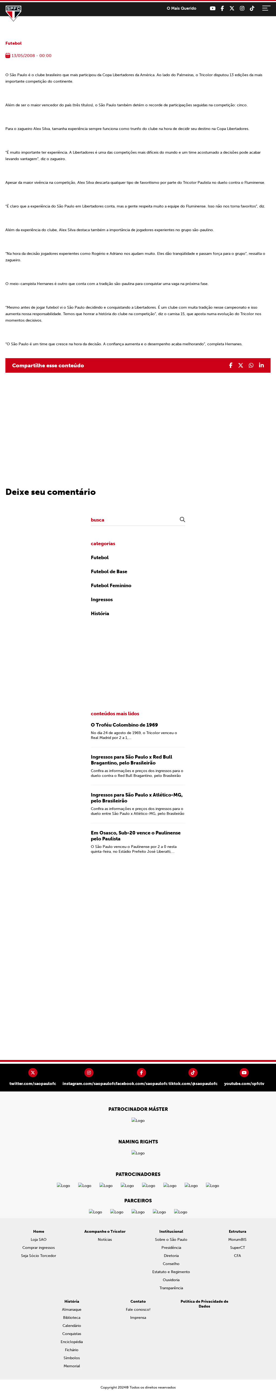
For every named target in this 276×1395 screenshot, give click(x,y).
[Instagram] (242, 8)
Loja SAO (39, 1239)
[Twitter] (231, 8)
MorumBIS (237, 1239)
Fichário (71, 1350)
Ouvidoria (171, 1280)
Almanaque (71, 1309)
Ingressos (102, 600)
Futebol (13, 43)
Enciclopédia (72, 1342)
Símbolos (72, 1358)
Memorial (72, 1366)
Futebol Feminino (111, 586)
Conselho (171, 1264)
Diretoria (171, 1255)
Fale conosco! (138, 1309)
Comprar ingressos (38, 1247)
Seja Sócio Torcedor (38, 1255)
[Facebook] (222, 8)
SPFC (13, 13)
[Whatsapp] (251, 365)
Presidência (171, 1247)
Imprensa (138, 1317)
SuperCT (237, 1247)
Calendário (72, 1325)
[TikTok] (252, 8)
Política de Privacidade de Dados (204, 1304)
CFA (237, 1255)
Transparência (171, 1288)
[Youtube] (212, 8)
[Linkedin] (261, 365)
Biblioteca (71, 1317)
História (100, 614)
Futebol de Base (109, 572)
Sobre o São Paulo (171, 1239)
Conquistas (71, 1333)
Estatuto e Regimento (171, 1272)
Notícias (105, 1239)
